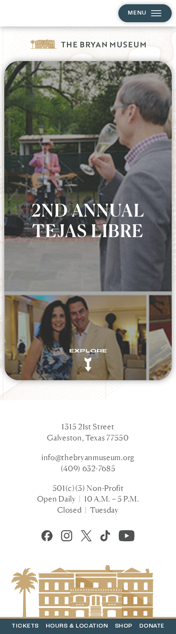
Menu (137, 13)
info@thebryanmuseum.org (88, 457)
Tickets (25, 626)
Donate (151, 626)
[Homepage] (88, 44)
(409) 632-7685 (88, 468)
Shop (123, 626)
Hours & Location (77, 626)
